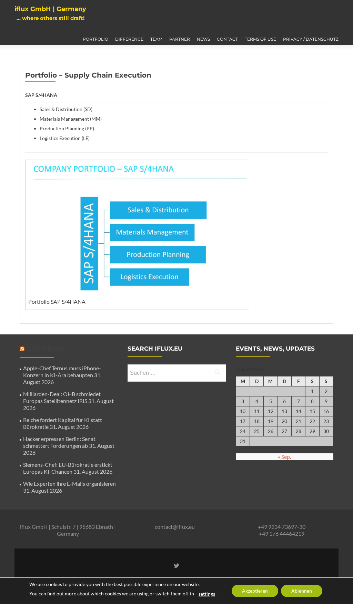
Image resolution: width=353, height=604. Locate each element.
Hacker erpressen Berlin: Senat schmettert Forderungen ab (59, 442)
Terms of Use (260, 39)
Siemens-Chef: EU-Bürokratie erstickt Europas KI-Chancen (67, 468)
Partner (179, 39)
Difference (129, 39)
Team (156, 39)
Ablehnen (301, 591)
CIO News (45, 348)
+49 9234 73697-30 (281, 526)
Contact (227, 39)
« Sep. (284, 456)
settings (207, 594)
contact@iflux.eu (175, 526)
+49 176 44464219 (281, 533)
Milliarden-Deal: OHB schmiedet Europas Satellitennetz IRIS (62, 397)
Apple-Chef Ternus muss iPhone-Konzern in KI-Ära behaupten (62, 371)
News (203, 39)
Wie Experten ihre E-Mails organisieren (69, 483)
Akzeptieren (255, 591)
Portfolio (95, 39)
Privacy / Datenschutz (311, 39)
